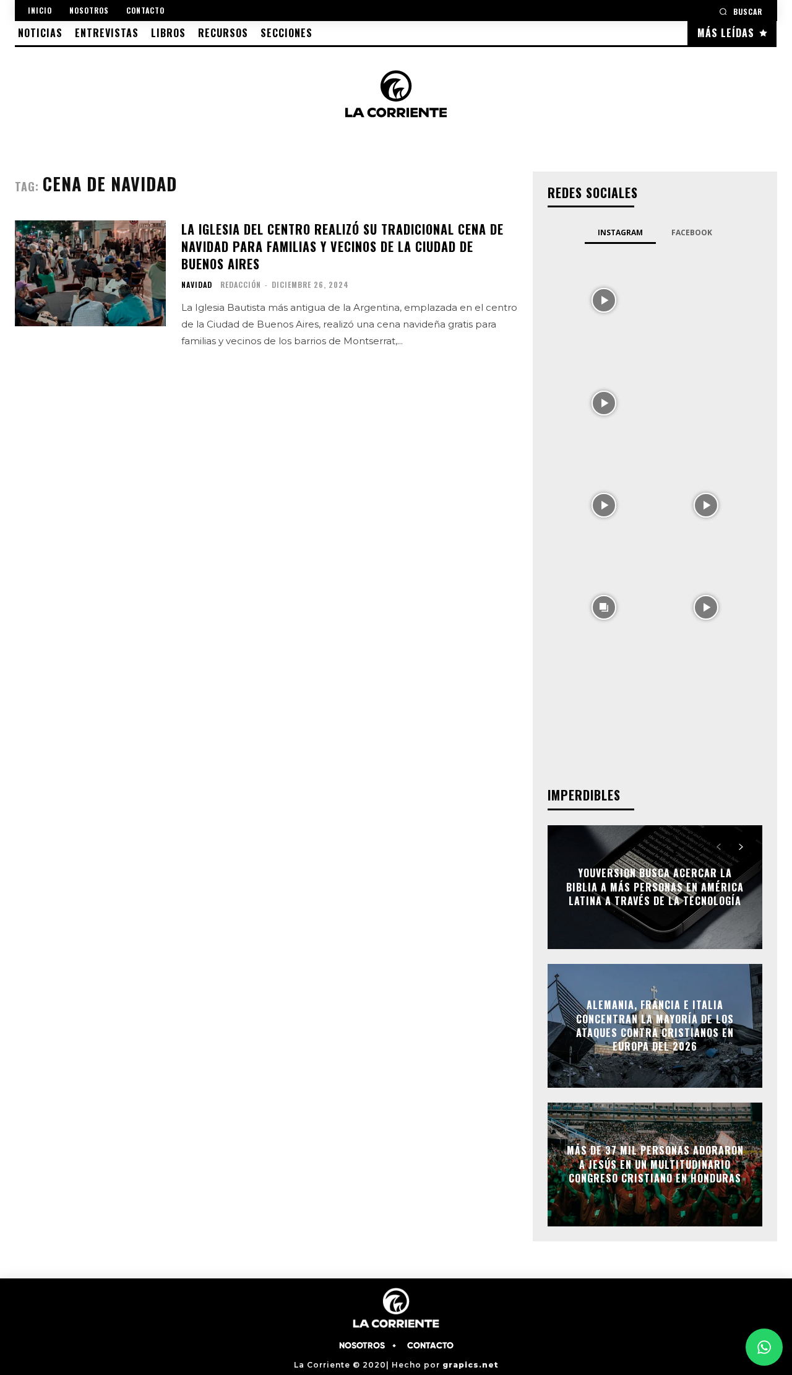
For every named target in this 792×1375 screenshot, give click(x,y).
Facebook (691, 232)
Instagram (620, 232)
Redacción (240, 284)
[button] (740, 11)
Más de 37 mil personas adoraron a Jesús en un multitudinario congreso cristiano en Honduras (655, 1164)
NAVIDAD (196, 284)
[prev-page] (719, 847)
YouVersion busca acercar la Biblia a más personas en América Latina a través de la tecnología (655, 887)
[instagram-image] (603, 299)
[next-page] (741, 847)
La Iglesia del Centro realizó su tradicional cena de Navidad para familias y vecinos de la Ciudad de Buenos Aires (342, 246)
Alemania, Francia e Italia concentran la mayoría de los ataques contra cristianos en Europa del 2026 (655, 1025)
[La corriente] (396, 93)
